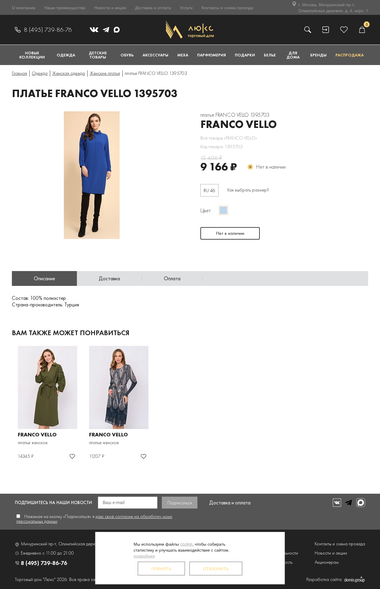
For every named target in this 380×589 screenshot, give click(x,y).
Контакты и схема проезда (227, 7)
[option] (116, 175)
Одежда (66, 55)
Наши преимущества (64, 7)
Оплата (172, 278)
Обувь (127, 55)
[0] (362, 29)
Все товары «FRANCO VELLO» (228, 138)
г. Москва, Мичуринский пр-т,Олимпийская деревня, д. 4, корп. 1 (333, 7)
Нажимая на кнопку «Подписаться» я (94, 518)
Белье (270, 55)
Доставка (109, 278)
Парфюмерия (211, 55)
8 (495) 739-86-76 (48, 29)
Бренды (318, 55)
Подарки (245, 55)
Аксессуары (155, 55)
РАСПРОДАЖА (349, 55)
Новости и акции (110, 7)
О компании (23, 7)
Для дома (293, 55)
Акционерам (327, 562)
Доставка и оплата (153, 7)
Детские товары (98, 55)
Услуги (186, 7)
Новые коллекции (32, 55)
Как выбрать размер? (248, 190)
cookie (186, 544)
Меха (182, 55)
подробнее (144, 556)
